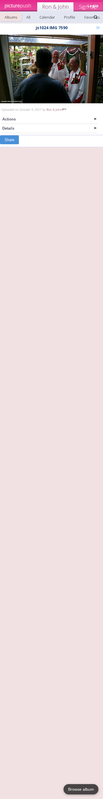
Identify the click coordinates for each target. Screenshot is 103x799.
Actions (9, 119)
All (28, 17)
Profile (69, 17)
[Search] (95, 17)
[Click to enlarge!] (51, 69)
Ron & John (55, 6)
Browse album (81, 789)
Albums (11, 17)
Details (8, 128)
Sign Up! (88, 6)
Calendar (47, 17)
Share (9, 140)
